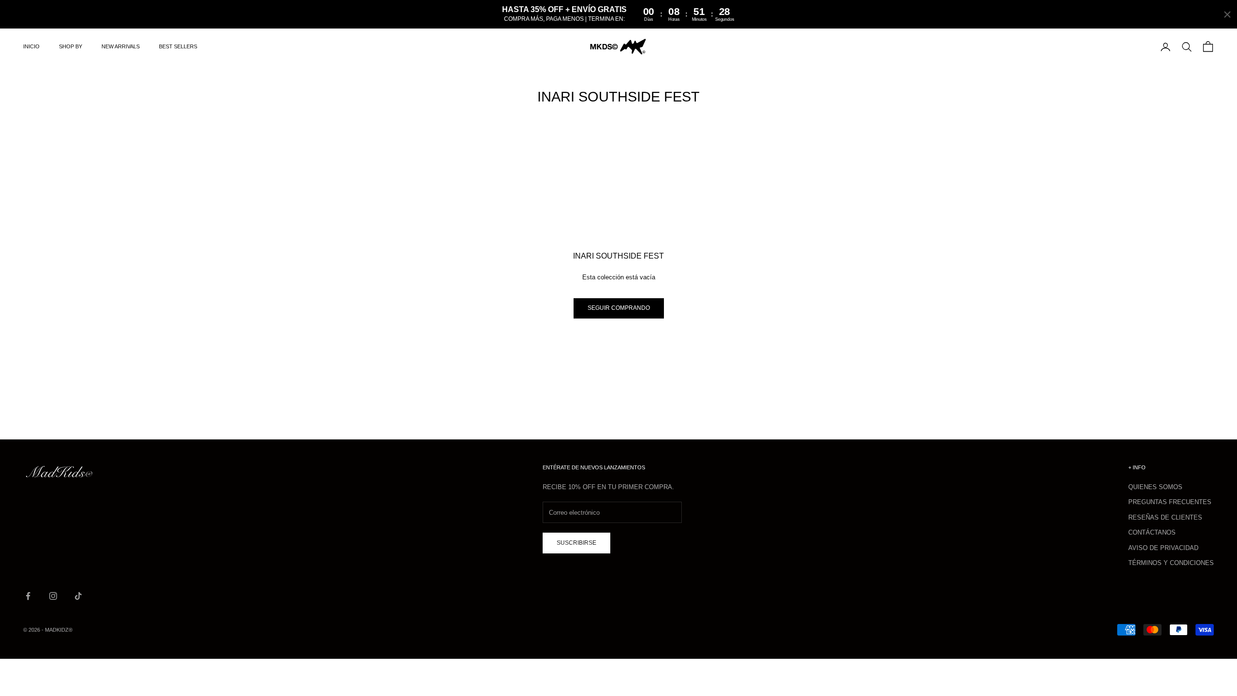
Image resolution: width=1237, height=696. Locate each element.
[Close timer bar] (1227, 14)
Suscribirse (576, 542)
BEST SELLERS (178, 46)
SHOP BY (70, 46)
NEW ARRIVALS (120, 46)
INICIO (31, 46)
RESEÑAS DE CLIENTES (1165, 517)
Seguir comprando (619, 307)
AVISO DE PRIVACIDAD (1163, 547)
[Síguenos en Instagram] (53, 596)
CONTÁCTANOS (1152, 532)
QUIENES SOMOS (1155, 487)
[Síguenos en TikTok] (78, 596)
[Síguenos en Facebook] (28, 596)
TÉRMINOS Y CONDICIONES (1171, 562)
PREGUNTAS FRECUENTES (1169, 502)
